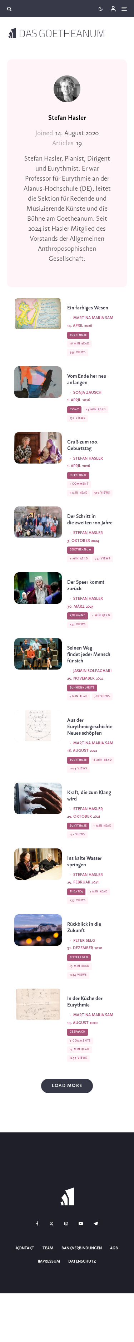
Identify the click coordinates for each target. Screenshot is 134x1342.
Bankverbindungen (81, 1248)
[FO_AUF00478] (38, 864)
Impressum (49, 1261)
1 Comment (79, 484)
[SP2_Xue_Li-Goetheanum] (38, 930)
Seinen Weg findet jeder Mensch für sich (88, 655)
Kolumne (77, 615)
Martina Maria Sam (93, 318)
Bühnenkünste (82, 687)
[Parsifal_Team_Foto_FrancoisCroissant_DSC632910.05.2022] (38, 654)
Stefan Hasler (67, 118)
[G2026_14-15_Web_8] (38, 382)
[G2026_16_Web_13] (38, 313)
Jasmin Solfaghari (92, 671)
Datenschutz (82, 1261)
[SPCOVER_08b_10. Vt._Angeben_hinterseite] (38, 1004)
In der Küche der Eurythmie (85, 1002)
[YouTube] (80, 1223)
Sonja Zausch (87, 393)
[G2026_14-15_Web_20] (38, 448)
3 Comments (80, 1040)
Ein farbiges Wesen (87, 308)
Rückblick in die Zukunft (84, 928)
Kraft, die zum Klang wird (89, 796)
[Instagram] (66, 1223)
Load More (67, 1085)
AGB (114, 1248)
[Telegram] (95, 1223)
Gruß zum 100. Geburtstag (83, 445)
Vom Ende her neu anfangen (86, 380)
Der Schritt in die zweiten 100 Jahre (90, 520)
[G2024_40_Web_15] (38, 522)
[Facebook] (37, 1223)
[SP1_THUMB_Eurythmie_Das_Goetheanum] (38, 726)
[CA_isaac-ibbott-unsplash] (38, 798)
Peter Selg (84, 941)
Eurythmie (78, 335)
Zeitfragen (79, 957)
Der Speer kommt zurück (85, 586)
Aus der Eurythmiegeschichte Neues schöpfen (90, 727)
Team (48, 1248)
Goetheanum (80, 549)
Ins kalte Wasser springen (84, 862)
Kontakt (25, 1248)
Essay (74, 409)
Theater (76, 891)
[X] (51, 1223)
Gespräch (77, 1031)
